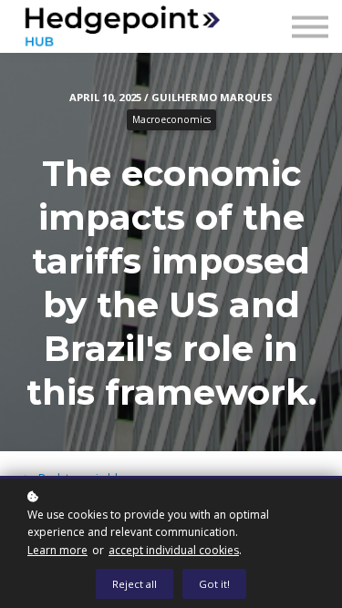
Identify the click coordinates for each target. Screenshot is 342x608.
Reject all (134, 584)
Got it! (214, 584)
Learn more (57, 550)
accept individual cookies (174, 550)
